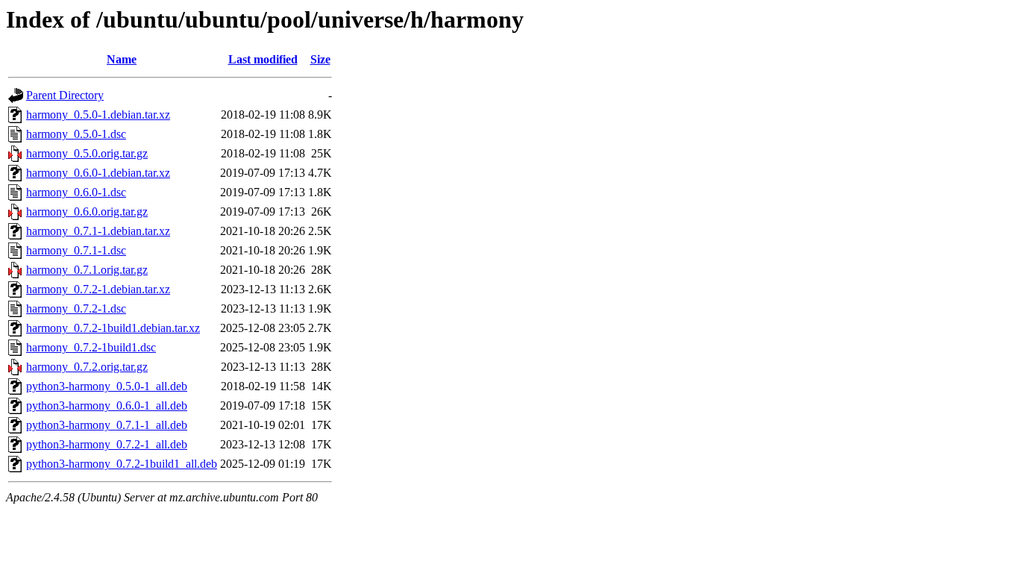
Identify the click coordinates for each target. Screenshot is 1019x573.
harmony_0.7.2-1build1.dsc (91, 347)
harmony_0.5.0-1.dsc (76, 134)
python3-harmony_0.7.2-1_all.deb (106, 444)
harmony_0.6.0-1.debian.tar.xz (98, 172)
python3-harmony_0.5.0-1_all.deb (106, 386)
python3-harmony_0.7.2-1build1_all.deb (121, 463)
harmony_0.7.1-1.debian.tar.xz (98, 231)
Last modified (263, 59)
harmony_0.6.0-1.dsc (76, 192)
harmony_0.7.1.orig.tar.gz (87, 269)
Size (320, 59)
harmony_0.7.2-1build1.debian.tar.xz (113, 328)
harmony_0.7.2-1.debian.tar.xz (98, 289)
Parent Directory (65, 95)
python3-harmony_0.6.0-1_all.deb (106, 405)
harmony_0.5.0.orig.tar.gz (87, 153)
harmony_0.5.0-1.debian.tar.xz (98, 114)
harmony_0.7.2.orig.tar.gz (87, 366)
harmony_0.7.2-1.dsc (76, 308)
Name (122, 59)
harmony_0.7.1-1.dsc (76, 250)
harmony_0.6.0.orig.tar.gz (87, 211)
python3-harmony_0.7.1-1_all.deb (106, 425)
